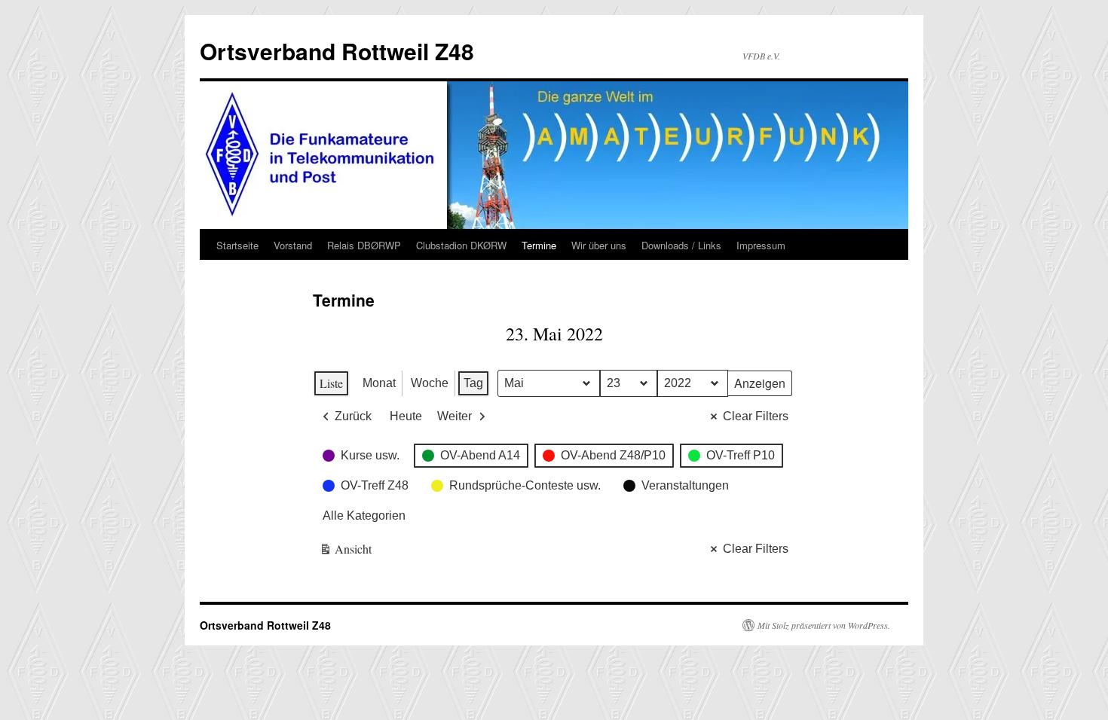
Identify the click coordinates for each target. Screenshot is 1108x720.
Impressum (760, 245)
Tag (473, 383)
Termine (539, 245)
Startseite (237, 245)
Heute (406, 416)
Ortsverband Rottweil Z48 (337, 51)
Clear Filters (755, 416)
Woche (429, 383)
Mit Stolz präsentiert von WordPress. (824, 625)
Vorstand (293, 245)
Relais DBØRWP (364, 245)
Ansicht (346, 552)
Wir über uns (598, 245)
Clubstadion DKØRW (461, 245)
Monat (379, 383)
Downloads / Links (681, 245)
